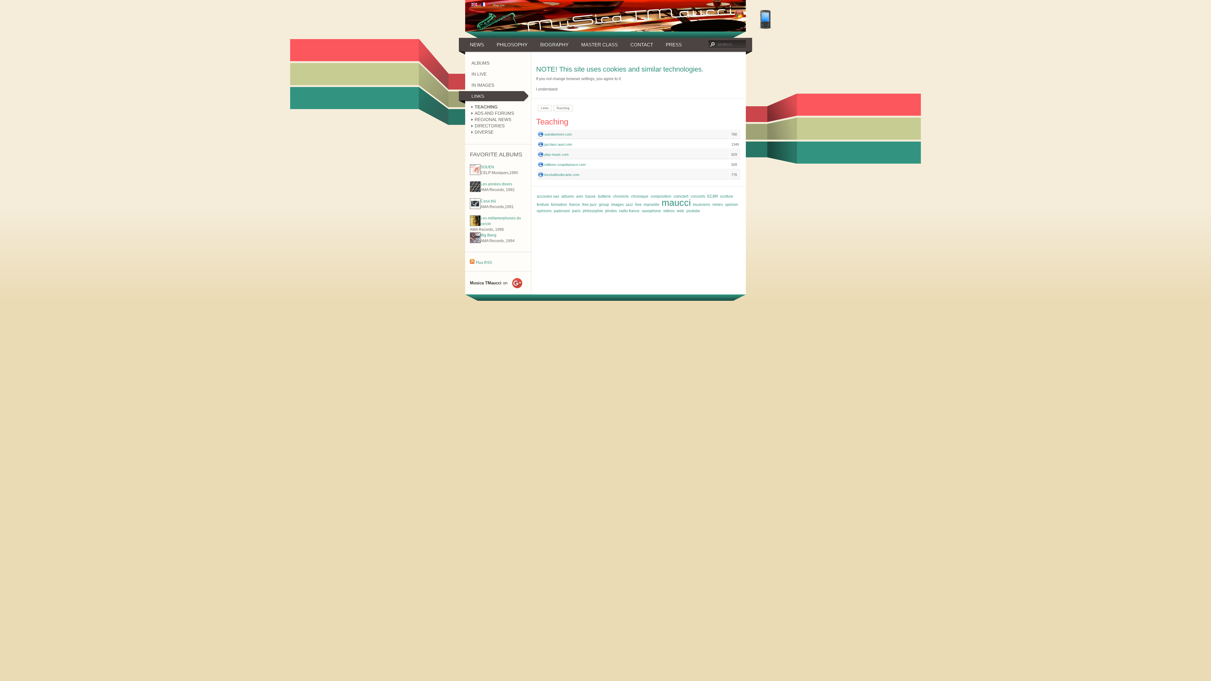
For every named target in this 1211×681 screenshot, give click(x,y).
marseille (651, 204)
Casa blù (488, 201)
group (604, 204)
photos (611, 211)
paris (576, 211)
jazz (629, 204)
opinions (544, 211)
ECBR (712, 196)
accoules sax (548, 196)
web (680, 211)
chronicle (621, 196)
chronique (639, 196)
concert (681, 196)
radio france (629, 211)
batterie (604, 196)
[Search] (712, 44)
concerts (698, 196)
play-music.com (556, 154)
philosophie (593, 211)
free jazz (589, 204)
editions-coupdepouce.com (565, 164)
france (574, 204)
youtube (693, 211)
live (638, 204)
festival (543, 204)
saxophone (651, 211)
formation (559, 204)
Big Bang (488, 235)
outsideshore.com (558, 134)
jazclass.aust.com (558, 144)
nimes (717, 204)
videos (669, 211)
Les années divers (496, 184)
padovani (562, 211)
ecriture (726, 196)
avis (579, 196)
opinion (731, 204)
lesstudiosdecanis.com (561, 175)
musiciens (701, 204)
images (617, 204)
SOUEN (487, 167)
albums (567, 196)
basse (590, 196)
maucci (676, 203)
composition (661, 196)
